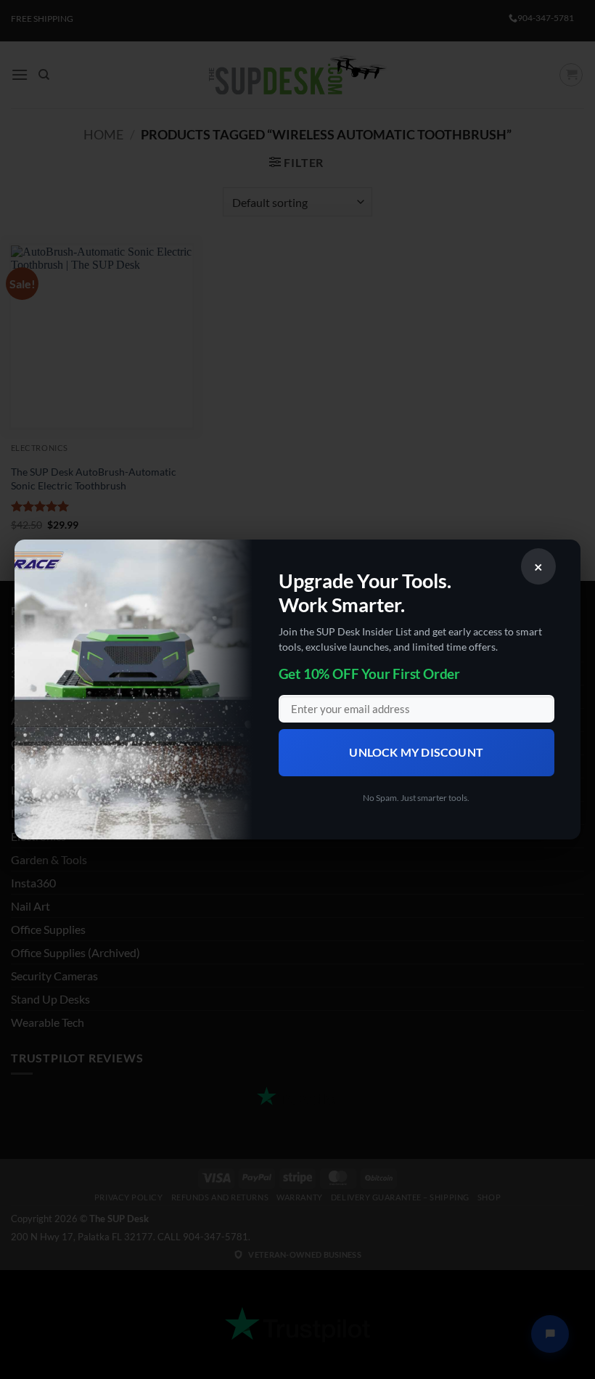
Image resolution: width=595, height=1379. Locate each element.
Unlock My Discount (416, 752)
